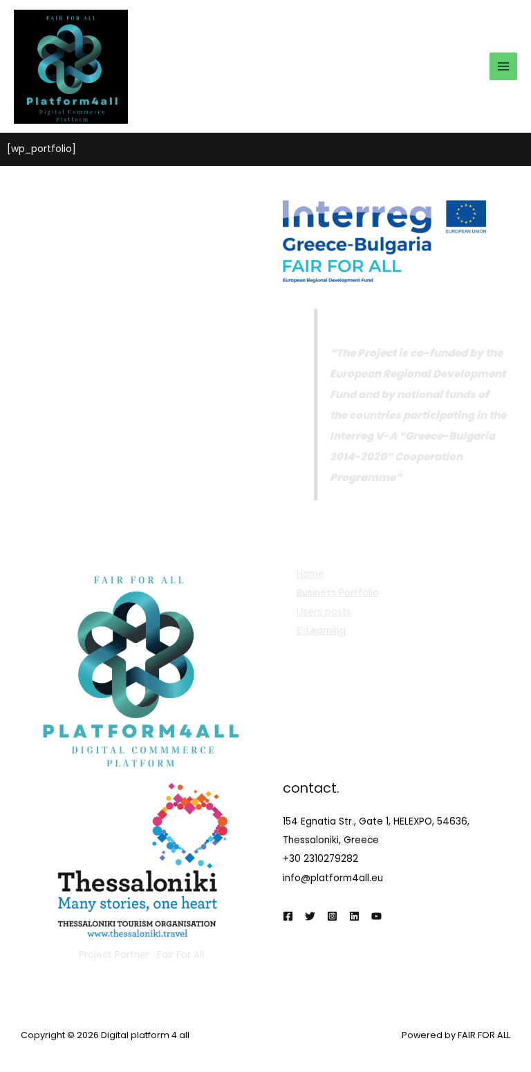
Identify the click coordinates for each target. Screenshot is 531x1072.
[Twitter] (310, 916)
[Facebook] (288, 916)
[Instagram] (332, 916)
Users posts (324, 612)
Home (310, 574)
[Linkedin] (354, 916)
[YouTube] (376, 916)
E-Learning (321, 630)
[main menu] (504, 67)
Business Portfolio (338, 592)
